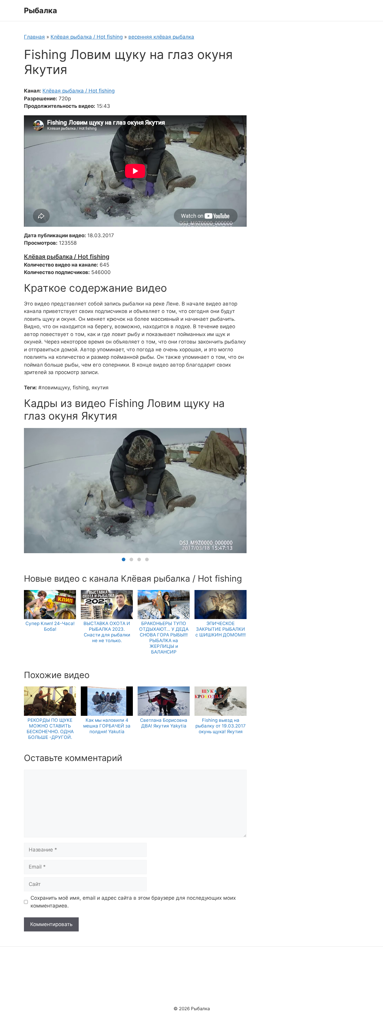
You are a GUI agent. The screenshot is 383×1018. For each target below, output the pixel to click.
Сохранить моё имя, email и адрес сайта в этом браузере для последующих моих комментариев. (133, 902)
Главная (34, 37)
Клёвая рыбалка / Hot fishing (87, 37)
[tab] (123, 559)
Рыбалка (40, 10)
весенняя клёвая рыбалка (161, 37)
